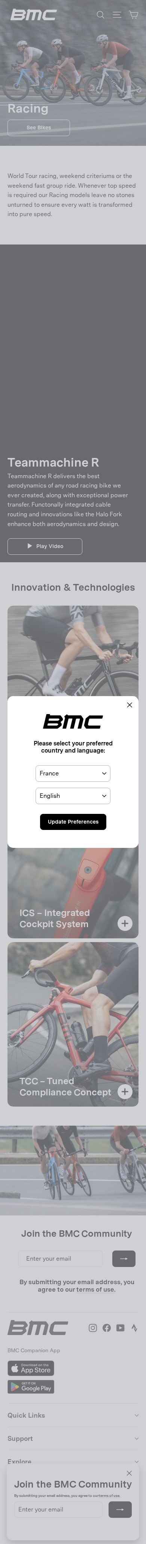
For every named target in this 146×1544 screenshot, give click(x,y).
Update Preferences (73, 822)
